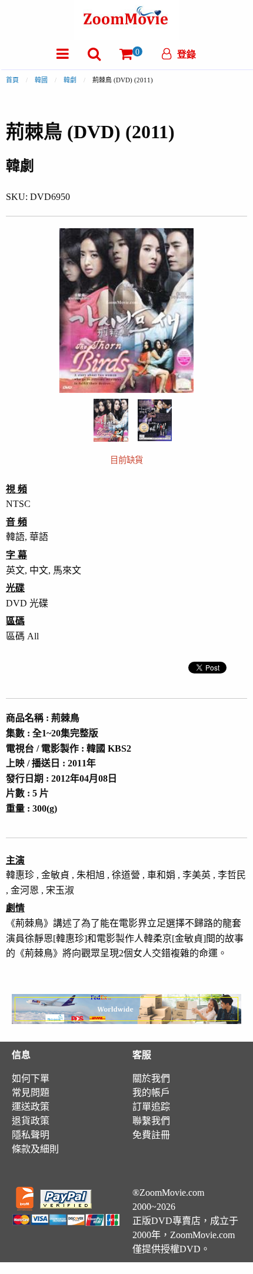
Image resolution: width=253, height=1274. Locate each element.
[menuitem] (62, 54)
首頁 (12, 80)
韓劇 (70, 80)
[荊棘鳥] (111, 419)
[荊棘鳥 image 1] (111, 420)
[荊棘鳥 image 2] (155, 420)
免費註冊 (151, 1135)
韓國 (41, 80)
